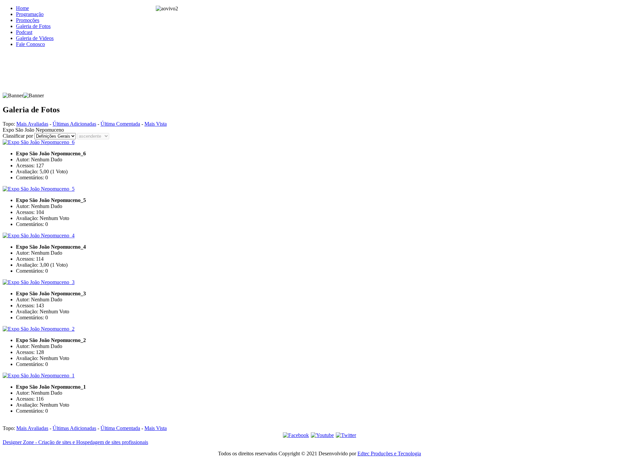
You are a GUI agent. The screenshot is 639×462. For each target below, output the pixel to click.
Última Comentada (120, 124)
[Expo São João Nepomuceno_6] (39, 142)
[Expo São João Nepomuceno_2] (39, 329)
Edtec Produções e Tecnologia (389, 453)
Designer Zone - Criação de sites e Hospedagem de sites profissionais (75, 442)
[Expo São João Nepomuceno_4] (39, 235)
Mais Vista (155, 124)
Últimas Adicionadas (74, 124)
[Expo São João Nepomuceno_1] (39, 375)
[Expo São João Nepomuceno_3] (39, 282)
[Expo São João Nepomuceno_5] (39, 189)
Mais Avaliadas (32, 124)
